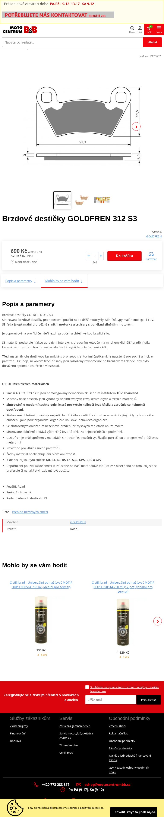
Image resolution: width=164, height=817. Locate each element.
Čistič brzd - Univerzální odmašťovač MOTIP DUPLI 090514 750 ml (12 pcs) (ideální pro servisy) (123, 586)
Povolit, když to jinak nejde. (135, 812)
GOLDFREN (154, 236)
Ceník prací (66, 752)
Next (136, 126)
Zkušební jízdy (19, 726)
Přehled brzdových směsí (30, 512)
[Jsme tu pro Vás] (58, 14)
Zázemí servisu (68, 745)
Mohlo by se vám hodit (62, 281)
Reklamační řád (118, 733)
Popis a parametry (18, 281)
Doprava (15, 741)
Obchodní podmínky (122, 741)
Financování (17, 733)
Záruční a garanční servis (74, 726)
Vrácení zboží (117, 726)
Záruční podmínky (120, 748)
